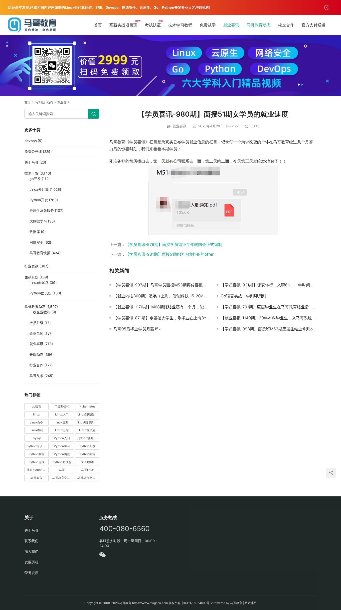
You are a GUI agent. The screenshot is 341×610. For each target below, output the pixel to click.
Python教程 (36, 454)
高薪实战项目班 (123, 24)
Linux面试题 (39, 282)
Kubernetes (87, 406)
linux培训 (62, 422)
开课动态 (36, 354)
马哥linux (87, 470)
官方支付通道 (314, 24)
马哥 (62, 470)
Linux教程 (36, 430)
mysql (36, 438)
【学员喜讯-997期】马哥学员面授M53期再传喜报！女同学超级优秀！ (161, 285)
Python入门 (62, 438)
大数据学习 (38, 221)
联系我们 (31, 541)
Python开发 (38, 200)
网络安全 (36, 242)
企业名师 (36, 333)
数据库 (34, 231)
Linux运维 (62, 430)
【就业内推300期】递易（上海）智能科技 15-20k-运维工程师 (161, 296)
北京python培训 (37, 470)
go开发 (35, 179)
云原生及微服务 (41, 210)
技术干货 (31, 173)
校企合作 (286, 24)
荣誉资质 (31, 573)
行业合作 (36, 365)
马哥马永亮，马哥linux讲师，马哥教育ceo (88, 478)
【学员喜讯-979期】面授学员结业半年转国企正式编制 (173, 244)
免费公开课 (33, 151)
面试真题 (31, 277)
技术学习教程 (180, 24)
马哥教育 (36, 478)
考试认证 (153, 24)
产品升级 (36, 323)
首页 (98, 24)
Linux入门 (62, 414)
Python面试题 (40, 293)
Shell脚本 (87, 462)
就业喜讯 (231, 24)
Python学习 (62, 446)
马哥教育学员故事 (63, 478)
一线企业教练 (39, 312)
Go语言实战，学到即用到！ (245, 296)
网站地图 (251, 603)
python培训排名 (37, 446)
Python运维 (36, 462)
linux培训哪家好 (88, 422)
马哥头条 (36, 376)
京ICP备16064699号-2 (197, 603)
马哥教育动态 (259, 24)
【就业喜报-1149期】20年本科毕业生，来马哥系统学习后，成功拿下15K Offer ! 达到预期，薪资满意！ (269, 318)
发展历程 (31, 562)
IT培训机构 (61, 406)
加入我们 (31, 551)
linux (36, 414)
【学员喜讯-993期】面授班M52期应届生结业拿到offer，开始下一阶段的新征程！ (269, 329)
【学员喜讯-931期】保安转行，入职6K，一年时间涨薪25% (269, 285)
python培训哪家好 (88, 438)
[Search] (93, 114)
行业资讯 (31, 266)
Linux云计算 (39, 189)
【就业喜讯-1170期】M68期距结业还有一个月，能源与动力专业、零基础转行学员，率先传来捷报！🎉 (161, 307)
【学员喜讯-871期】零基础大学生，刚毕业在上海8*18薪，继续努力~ (161, 318)
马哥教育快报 (39, 253)
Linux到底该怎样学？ (88, 414)
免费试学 (208, 24)
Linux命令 (36, 422)
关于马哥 (31, 162)
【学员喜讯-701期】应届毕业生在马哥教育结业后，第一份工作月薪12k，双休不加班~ (269, 307)
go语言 (36, 406)
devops (30, 141)
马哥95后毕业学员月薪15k (137, 329)
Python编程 (87, 454)
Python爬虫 (62, 454)
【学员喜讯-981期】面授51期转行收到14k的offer (169, 254)
